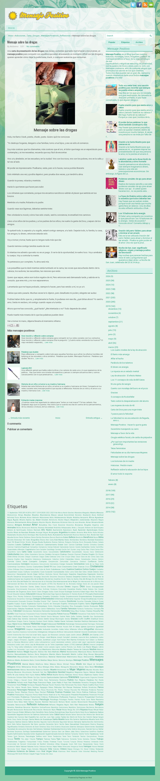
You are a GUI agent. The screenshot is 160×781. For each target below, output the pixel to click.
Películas (58, 687)
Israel (35, 635)
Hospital (11, 626)
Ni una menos (19, 675)
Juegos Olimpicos (20, 640)
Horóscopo (99, 624)
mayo (110, 339)
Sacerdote (11, 714)
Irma (27, 635)
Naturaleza (52, 672)
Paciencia (62, 680)
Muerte (53, 669)
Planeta (10, 692)
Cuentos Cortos (81, 569)
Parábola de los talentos (122, 363)
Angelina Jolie (98, 525)
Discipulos (11, 589)
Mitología (46, 667)
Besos (95, 537)
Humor (59, 626)
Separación (26, 724)
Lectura (74, 642)
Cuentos (70, 569)
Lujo (27, 649)
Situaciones (65, 727)
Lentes (17, 645)
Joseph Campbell (63, 637)
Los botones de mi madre (122, 461)
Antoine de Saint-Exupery (94, 528)
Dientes (31, 587)
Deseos (69, 577)
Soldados (39, 729)
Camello (100, 545)
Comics (94, 559)
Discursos (32, 589)
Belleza (72, 537)
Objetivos (88, 675)
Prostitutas (99, 697)
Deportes (72, 574)
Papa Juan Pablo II (55, 682)
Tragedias (22, 742)
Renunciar (27, 707)
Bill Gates (26, 540)
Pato (63, 685)
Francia (66, 614)
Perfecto (85, 687)
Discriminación (21, 589)
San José (39, 717)
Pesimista (50, 690)
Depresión (92, 574)
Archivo (139, 42)
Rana (16, 702)
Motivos (23, 670)
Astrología (31, 535)
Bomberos (83, 540)
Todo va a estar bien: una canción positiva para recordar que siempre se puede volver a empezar (134, 87)
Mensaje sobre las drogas (22, 42)
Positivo (11, 694)
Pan (96, 680)
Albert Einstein (42, 520)
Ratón (26, 702)
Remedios (10, 707)
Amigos (18, 525)
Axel (98, 535)
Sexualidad (74, 724)
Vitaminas (62, 751)
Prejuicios (28, 695)
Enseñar (100, 599)
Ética (71, 606)
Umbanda (94, 742)
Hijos (14, 624)
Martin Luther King (79, 654)
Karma (73, 640)
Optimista (64, 677)
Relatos (91, 705)
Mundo (89, 670)
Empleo (62, 597)
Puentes (71, 700)
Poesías (67, 692)
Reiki (72, 705)
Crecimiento (67, 567)
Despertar (77, 577)
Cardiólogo (51, 550)
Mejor (50, 660)
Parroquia (31, 685)
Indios (66, 629)
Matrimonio (72, 657)
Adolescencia (60, 517)
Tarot (15, 736)
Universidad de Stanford (36, 744)
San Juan (47, 717)
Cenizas (41, 554)
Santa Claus (11, 719)
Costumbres (38, 567)
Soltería (74, 729)
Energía (36, 599)
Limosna (92, 645)
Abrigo (20, 515)
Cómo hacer (21, 561)
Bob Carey (50, 540)
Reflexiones (65, 36)
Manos (89, 652)
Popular (111, 42)
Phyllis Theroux (64, 690)
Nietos (37, 675)
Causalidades (77, 552)
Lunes (32, 649)
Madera (63, 649)
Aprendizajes (92, 530)
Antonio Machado (33, 530)
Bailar (21, 537)
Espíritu (39, 604)
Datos (84, 572)
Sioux (48, 727)
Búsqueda (88, 542)
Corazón (69, 564)
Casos (45, 552)
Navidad (61, 672)
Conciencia (74, 562)
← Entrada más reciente (19, 418)
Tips (58, 739)
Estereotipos (42, 606)
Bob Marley (59, 540)
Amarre (94, 522)
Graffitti (87, 619)
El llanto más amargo (120, 354)
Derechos (100, 574)
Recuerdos (93, 702)
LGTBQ (72, 645)
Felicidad (17, 611)
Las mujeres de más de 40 (122, 405)
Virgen (49, 751)
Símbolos (21, 727)
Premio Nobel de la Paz (51, 695)
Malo (50, 652)
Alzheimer (64, 522)
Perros (100, 687)
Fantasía (80, 609)
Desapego (37, 577)
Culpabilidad (12, 572)
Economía (76, 592)
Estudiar (57, 606)
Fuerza (25, 616)
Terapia (100, 736)
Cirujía (67, 557)
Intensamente (69, 632)
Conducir (83, 562)
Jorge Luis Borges (38, 637)
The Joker (25, 739)
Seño (13, 724)
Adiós (52, 518)
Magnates (33, 652)
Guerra (25, 621)
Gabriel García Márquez (49, 616)
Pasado (38, 685)
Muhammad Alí (63, 670)
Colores (77, 559)
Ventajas (87, 746)
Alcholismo (53, 520)
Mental (25, 664)
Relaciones (83, 705)
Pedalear (35, 687)
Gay (19, 619)
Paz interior (15, 687)
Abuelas (27, 515)
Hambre (77, 621)
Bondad (91, 540)
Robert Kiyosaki (13, 712)
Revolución (47, 710)
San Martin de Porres (74, 717)
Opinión (43, 677)
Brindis (28, 542)
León (22, 645)
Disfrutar (46, 589)
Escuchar (80, 601)
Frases (73, 613)
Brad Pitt (10, 542)
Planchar (100, 690)
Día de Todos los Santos (70, 579)
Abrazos (99, 513)
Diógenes (75, 587)
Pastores (58, 685)
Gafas (73, 616)
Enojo (83, 599)
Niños (49, 674)
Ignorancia (91, 627)
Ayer (101, 535)
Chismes (21, 557)
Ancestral (61, 525)
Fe (102, 608)
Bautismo (59, 537)
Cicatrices (35, 557)
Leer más (48, 342)
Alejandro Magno (97, 520)
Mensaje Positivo (81, 660)
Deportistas (82, 574)
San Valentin (87, 717)
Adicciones (20, 36)
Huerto (28, 627)
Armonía (80, 532)
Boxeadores (99, 540)
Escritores (71, 601)
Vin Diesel (84, 749)
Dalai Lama (69, 572)
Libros (85, 644)
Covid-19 (48, 566)
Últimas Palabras (83, 742)
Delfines (42, 574)
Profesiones (54, 697)
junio (110, 334)
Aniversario (26, 528)
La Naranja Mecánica (20, 642)
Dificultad (60, 587)
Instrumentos (32, 632)
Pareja (24, 685)
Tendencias (57, 736)
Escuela (88, 601)
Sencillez (90, 722)
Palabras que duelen (29, 352)
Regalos (60, 705)
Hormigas (91, 624)
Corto (101, 564)
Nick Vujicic (30, 675)
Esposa (10, 606)
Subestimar (85, 732)
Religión (99, 704)
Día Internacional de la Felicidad (40, 582)
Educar (39, 594)
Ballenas (27, 537)
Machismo (46, 649)
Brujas (35, 542)
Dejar (35, 574)
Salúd (62, 714)
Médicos (10, 660)
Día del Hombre (97, 579)
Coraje (62, 564)
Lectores (68, 642)
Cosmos (29, 567)
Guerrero (32, 621)
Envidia (37, 601)
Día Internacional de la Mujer (65, 581)
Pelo (64, 687)
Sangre (100, 717)
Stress (77, 732)
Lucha (9, 649)
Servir (57, 724)
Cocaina (10, 559)
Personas (32, 690)
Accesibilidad (69, 515)
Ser (32, 724)
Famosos (72, 608)
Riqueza (84, 709)
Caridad (58, 550)
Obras (101, 675)
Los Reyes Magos (90, 647)
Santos (18, 722)
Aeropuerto (84, 518)
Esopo (101, 601)
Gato (9, 619)
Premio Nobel (37, 695)
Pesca (43, 690)
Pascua (45, 685)
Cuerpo (92, 569)
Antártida (57, 528)
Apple (75, 530)
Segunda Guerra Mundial (49, 722)
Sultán (33, 734)
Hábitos (51, 621)
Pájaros (82, 680)
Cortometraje (12, 567)
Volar (80, 751)
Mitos (52, 667)
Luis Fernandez (19, 649)
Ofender (30, 677)
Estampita (32, 606)
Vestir (18, 749)
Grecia (101, 619)
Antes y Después (78, 528)
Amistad (27, 525)
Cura (42, 572)
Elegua (9, 597)
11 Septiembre (12, 513)
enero (110, 484)
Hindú (19, 624)
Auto (50, 535)
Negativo (70, 672)
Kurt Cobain (90, 640)
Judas (101, 637)
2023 (52, 513)
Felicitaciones (27, 611)
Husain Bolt (67, 627)
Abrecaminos (12, 515)
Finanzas (22, 614)
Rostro (77, 712)
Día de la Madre (37, 579)
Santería (76, 719)
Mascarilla (99, 654)
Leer (79, 642)
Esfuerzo (95, 601)
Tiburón (32, 739)
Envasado (22, 601)
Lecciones (60, 642)
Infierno (80, 629)
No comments (33, 46)
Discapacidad (97, 587)
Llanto (34, 647)
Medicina (99, 656)
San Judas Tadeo (58, 717)
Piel (79, 690)
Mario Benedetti (63, 654)
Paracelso (85, 683)
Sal (31, 715)
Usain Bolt (73, 744)
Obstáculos (11, 677)
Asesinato (11, 535)
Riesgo (70, 710)
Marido (52, 654)
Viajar (23, 749)
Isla (30, 635)
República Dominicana (77, 707)
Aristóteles (72, 532)
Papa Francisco (39, 682)
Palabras (90, 680)
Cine (62, 557)
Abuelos (35, 515)
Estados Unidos (21, 606)
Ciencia (53, 557)
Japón (68, 635)
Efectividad (47, 594)
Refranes (52, 705)
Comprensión (53, 562)
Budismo (47, 542)
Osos (46, 680)
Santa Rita (69, 719)
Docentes (71, 589)
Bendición (79, 537)
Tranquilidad (31, 742)
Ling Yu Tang (12, 647)
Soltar (70, 729)
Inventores (92, 632)
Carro (19, 552)
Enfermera (59, 599)
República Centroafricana (41, 707)
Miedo (79, 664)
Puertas (77, 700)
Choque (27, 557)
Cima (58, 557)
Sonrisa (95, 729)
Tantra (86, 734)
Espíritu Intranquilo (69, 604)
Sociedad (99, 727)
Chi (96, 554)
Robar (101, 710)
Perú (38, 690)
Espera (23, 604)
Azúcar (16, 537)
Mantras (10, 654)
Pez (55, 690)
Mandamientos (72, 652)
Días (101, 584)
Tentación (75, 736)
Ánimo (18, 528)
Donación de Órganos (16, 592)
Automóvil (67, 535)
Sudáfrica (93, 732)
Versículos (11, 749)
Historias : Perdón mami (121, 465)
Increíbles (54, 629)
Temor (50, 736)
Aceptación (87, 515)
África (91, 517)
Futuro (37, 616)
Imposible (38, 629)
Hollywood (51, 624)
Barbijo (39, 537)
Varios (36, 747)
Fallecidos (51, 609)
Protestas (19, 700)
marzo (111, 347)
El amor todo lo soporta (121, 474)
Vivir (68, 751)
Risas (90, 710)
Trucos (59, 742)
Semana (70, 722)
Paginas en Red (85, 778)
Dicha (17, 587)
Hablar (57, 621)
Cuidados (99, 569)
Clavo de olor (85, 557)
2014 (24, 513)
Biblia (100, 537)
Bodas (67, 540)
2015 (108, 503)
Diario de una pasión (91, 584)
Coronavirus (79, 564)
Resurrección (37, 710)
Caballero (10, 545)
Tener (64, 736)
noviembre (113, 313)
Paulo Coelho (88, 685)
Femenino (37, 611)
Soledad (46, 729)
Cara (38, 550)
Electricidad (98, 594)
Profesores (63, 697)
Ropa (67, 712)
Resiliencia (90, 707)
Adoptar (69, 518)
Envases (30, 601)
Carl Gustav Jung (73, 550)
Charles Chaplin (88, 554)
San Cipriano (19, 717)
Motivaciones (13, 669)
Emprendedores (85, 596)
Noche (55, 675)
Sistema (58, 727)
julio (110, 330)
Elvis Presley (18, 597)
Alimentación (20, 522)
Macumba (55, 649)
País (76, 680)
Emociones (37, 596)
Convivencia (54, 564)
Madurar (100, 649)
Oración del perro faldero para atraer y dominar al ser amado (135, 232)
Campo (50, 547)
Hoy (23, 627)
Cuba (37, 569)
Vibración (43, 749)
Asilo (25, 535)
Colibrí (62, 559)
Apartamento (57, 530)
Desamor (17, 577)
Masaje (91, 654)
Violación (99, 749)
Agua (9, 520)
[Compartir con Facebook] (17, 325)
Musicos (17, 672)
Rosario (72, 712)
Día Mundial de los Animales (64, 584)
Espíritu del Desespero (51, 604)
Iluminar (10, 629)
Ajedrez (29, 520)
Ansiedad (49, 527)
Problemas (25, 697)
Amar (88, 522)
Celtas (27, 554)
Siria (52, 727)
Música (10, 672)
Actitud (100, 515)
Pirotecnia (92, 690)
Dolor (85, 589)
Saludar (68, 715)
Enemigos (29, 599)
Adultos (76, 517)
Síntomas (43, 727)
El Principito (88, 594)
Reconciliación (83, 702)
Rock (34, 712)
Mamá (63, 651)
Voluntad (86, 751)
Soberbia (73, 727)
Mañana (31, 654)
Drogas (36, 36)
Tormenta (73, 739)
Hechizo (85, 621)
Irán (23, 635)
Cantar (92, 547)
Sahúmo (27, 715)
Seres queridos (39, 724)
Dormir (34, 592)
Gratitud (94, 619)
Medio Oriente (35, 660)
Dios (82, 586)
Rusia (87, 712)
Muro (101, 670)
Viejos (69, 749)
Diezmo (43, 587)
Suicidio (26, 734)
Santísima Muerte (87, 719)
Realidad (45, 702)
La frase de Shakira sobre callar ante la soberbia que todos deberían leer (135, 197)
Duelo (56, 592)
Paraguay (92, 683)
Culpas (20, 572)
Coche (17, 559)
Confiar (100, 562)
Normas (62, 675)
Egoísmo (58, 594)
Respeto (10, 710)
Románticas (60, 712)
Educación (31, 594)
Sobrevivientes (90, 727)
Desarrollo (45, 577)
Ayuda (10, 537)
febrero (111, 480)
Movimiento (31, 670)
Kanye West (65, 640)
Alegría (67, 520)
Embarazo (27, 597)
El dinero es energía (119, 367)
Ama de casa (73, 522)
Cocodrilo (28, 559)
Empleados (55, 597)
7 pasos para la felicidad (122, 414)
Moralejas (99, 667)
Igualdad (99, 626)
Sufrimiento (18, 734)
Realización (53, 702)
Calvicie (72, 545)
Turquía (73, 742)
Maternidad (61, 657)
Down (39, 592)
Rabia (93, 700)
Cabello (18, 545)
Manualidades (21, 654)
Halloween (70, 621)
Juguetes (31, 640)
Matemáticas (43, 657)
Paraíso (100, 682)
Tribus (39, 742)
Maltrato (55, 652)
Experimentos (12, 609)
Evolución (94, 606)
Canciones (64, 547)
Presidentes (84, 695)
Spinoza (54, 732)
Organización (85, 677)
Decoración (21, 574)
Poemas (58, 692)
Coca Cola (99, 557)
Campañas (34, 547)
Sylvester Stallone (64, 734)
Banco (33, 537)
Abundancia (45, 515)
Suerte (10, 734)
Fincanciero (30, 614)
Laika (37, 642)
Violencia (11, 751)
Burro (81, 542)
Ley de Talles (50, 645)
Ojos (38, 677)
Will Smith (19, 754)
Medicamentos (89, 657)
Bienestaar (18, 540)
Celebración (99, 552)
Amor (35, 524)
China (14, 557)
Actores (23, 517)
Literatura (28, 647)
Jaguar (44, 635)
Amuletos (43, 525)
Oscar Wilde (33, 680)
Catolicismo (65, 552)
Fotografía (52, 614)
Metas (46, 664)
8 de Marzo (58, 513)
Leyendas (59, 644)
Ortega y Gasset (20, 680)
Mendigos (69, 660)
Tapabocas (94, 734)
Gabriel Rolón (65, 616)
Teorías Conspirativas (88, 736)
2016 (29, 513)
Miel (84, 664)
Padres (70, 680)
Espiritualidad (97, 603)
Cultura (26, 572)
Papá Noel (68, 683)
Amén (100, 522)
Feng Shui (74, 611)
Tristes (46, 742)
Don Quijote (99, 589)
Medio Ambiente (22, 660)
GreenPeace (11, 621)
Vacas (96, 744)
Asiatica (20, 535)
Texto (17, 738)
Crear (54, 567)
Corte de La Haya (92, 564)
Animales (11, 527)
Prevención (93, 695)
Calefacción (39, 545)
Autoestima (58, 535)
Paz (8, 687)
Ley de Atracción (37, 644)
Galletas (79, 616)
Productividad (35, 697)
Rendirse (18, 707)
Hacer (62, 621)
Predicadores (20, 695)
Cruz (22, 569)
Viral (43, 751)
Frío (97, 614)
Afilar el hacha (117, 358)
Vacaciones (88, 744)
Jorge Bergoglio (24, 637)
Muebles (46, 670)
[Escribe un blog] (11, 325)
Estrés (50, 606)
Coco (22, 559)
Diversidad (62, 589)
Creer (75, 567)
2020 (43, 513)
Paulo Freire (99, 685)
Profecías (44, 697)
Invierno (16, 635)
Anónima (34, 528)
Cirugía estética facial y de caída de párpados (131, 437)
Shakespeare (85, 724)
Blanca (42, 540)
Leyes (66, 644)
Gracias (74, 619)
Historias (35, 623)
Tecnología (30, 736)
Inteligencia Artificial (55, 632)
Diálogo (79, 584)
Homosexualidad (81, 624)
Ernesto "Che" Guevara (49, 601)
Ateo (37, 535)
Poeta (73, 692)
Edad (82, 592)
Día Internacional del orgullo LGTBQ (39, 584)
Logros (57, 647)
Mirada (34, 667)
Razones (38, 702)
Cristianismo (96, 566)
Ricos (64, 710)
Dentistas (48, 574)
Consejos (25, 564)
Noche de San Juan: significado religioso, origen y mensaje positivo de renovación (135, 250)
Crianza (81, 567)
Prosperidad (90, 697)
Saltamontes (44, 715)
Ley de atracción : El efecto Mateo (126, 375)
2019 (108, 306)
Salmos (36, 714)
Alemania (10, 522)
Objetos (95, 675)
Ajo (33, 520)
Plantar (17, 692)
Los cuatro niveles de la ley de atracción (129, 350)
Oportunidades (53, 677)
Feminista (65, 611)
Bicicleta (10, 540)
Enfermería (68, 599)
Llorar (40, 647)
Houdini (19, 627)
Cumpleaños (35, 572)
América (10, 525)
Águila (15, 520)
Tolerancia (65, 739)
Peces (29, 687)
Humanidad (42, 627)
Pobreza (50, 692)
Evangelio (78, 606)
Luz (40, 649)
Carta (29, 36)
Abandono (78, 513)
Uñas (57, 744)
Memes (55, 660)
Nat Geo (43, 672)
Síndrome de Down (32, 727)
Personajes (22, 690)
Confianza (92, 561)
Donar (29, 592)
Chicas (100, 554)
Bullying (75, 542)
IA (74, 627)
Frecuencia (82, 614)
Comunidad (64, 562)
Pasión (51, 685)
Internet (77, 632)
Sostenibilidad (36, 731)
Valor (18, 746)
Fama (58, 609)
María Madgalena (41, 654)
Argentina (63, 532)
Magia (26, 651)
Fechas (10, 611)
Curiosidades (58, 572)
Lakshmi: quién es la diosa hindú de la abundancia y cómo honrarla (135, 160)
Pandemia (11, 682)
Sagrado (20, 714)
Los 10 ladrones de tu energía (132, 213)
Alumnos (56, 522)
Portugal (100, 692)
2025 (108, 280)
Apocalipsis (67, 530)
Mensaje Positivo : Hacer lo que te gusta (129, 425)
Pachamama (53, 680)
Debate (90, 572)
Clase (78, 557)
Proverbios (27, 700)
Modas (57, 667)
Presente (74, 695)
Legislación (91, 642)
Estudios (65, 606)
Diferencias (51, 587)
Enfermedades (47, 599)
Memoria (62, 660)
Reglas (66, 705)
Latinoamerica (44, 642)
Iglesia (83, 626)
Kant (59, 640)
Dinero (68, 586)
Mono (87, 667)
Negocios (78, 672)
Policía (78, 692)
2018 (39, 513)
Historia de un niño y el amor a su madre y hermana (43, 384)
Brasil (17, 542)
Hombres (61, 624)
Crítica (9, 569)
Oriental (100, 677)
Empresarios (98, 596)
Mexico (53, 664)
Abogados (86, 513)
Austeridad (43, 535)
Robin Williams (25, 712)
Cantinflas (99, 547)
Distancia (54, 589)
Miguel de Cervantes (95, 664)
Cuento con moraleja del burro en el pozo (129, 388)
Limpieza (99, 644)
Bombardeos (74, 540)
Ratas (21, 702)
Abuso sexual (57, 515)
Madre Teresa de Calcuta (78, 649)
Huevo (34, 627)
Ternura (10, 739)
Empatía (46, 596)
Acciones (78, 515)
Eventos (86, 606)
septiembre (113, 322)
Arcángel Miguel (42, 532)
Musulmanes (27, 672)
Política (85, 692)
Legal (84, 642)
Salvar (74, 715)
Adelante (35, 518)
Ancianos (79, 525)
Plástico (31, 692)
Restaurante (28, 710)
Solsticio (64, 729)
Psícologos (63, 700)
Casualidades (54, 552)
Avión (93, 535)
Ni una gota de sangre (121, 384)
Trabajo (100, 739)
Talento (81, 734)
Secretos (37, 722)
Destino (84, 577)
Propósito (80, 697)
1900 (20, 513)
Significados (12, 727)
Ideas (77, 626)
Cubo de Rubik (44, 569)
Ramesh (10, 702)
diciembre (112, 309)
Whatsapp (11, 754)
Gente (46, 619)
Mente (31, 664)
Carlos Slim (99, 550)
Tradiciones (12, 742)
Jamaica (62, 635)
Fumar (31, 616)
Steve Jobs (70, 731)
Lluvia (45, 647)
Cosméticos (21, 567)
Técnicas (21, 736)
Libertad (78, 644)
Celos (22, 554)
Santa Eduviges (22, 719)
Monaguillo (65, 667)
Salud (57, 714)
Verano (94, 747)
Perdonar (77, 687)
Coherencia (37, 559)
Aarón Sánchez (68, 513)
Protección (11, 700)
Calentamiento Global (54, 545)
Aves (88, 535)
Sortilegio (26, 732)
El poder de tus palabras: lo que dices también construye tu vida (133, 123)
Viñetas (92, 749)
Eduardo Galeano (19, 594)
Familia (64, 608)
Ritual (96, 710)
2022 (48, 513)
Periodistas (92, 687)
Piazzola (73, 690)
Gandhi (86, 616)
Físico (37, 614)
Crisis (87, 567)
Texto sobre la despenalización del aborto (130, 401)
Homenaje (70, 624)
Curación (49, 572)
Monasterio (74, 667)
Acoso (94, 515)
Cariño (64, 550)
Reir (76, 705)
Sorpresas (18, 732)
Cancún (72, 547)
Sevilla (62, 724)
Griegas (19, 621)
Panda (101, 680)
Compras (43, 561)
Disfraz (39, 589)
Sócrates (30, 729)
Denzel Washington (60, 574)
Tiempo (39, 739)
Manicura (82, 652)
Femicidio (46, 611)
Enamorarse (11, 599)
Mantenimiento (98, 652)
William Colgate (29, 754)
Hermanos (93, 621)
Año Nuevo (46, 530)
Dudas (51, 592)
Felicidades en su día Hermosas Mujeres (129, 452)
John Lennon (12, 637)
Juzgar (53, 640)
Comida (10, 561)
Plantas (24, 692)
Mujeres (81, 669)
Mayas (80, 657)
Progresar (72, 697)
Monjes (81, 667)
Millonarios (26, 667)
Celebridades (13, 554)
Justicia (38, 640)
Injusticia (15, 632)
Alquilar (42, 522)
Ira (20, 635)
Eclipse (61, 592)
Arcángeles (53, 532)
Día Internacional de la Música (89, 582)
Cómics (100, 559)
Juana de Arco (83, 637)
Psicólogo (54, 699)
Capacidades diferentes (16, 550)
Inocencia (23, 632)
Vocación (74, 751)
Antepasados (66, 528)
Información (99, 629)
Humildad (51, 626)
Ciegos (41, 557)
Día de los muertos (53, 579)
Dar (80, 572)
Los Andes (77, 647)
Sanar (95, 717)
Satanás (25, 722)
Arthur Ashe (92, 532)
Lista (21, 647)
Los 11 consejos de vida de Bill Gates (128, 380)
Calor (66, 545)
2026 (108, 276)
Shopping (100, 724)
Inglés (9, 632)
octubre (111, 317)
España (10, 604)
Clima (93, 557)
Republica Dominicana (59, 707)
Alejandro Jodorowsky (80, 520)
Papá (30, 682)
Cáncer (56, 547)
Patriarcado (69, 685)
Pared (19, 685)
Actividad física (13, 518)
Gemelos (25, 619)
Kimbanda (81, 640)
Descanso (61, 577)
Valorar (24, 746)
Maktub (41, 652)
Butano (94, 542)
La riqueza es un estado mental (125, 371)
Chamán (71, 554)
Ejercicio (65, 594)
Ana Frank (52, 525)
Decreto (29, 574)
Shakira (93, 724)
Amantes (82, 522)
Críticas (16, 569)
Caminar (10, 547)
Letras (27, 645)
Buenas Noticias (58, 542)
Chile (9, 557)
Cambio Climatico (90, 545)
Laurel (53, 642)
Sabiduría (93, 712)
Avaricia (76, 535)
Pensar (69, 687)
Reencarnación (20, 705)
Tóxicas (93, 739)
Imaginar (29, 629)
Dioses (88, 587)
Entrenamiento (12, 601)
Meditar (43, 660)
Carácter (43, 550)
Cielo (47, 557)
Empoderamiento (72, 597)
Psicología (44, 699)
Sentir (9, 724)
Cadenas (26, 544)
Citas (73, 557)
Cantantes (85, 547)
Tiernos (47, 739)
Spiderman (47, 732)
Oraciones (73, 677)
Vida (50, 749)
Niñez (43, 674)
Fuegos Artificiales (14, 616)
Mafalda (20, 652)
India (61, 629)
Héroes (100, 621)
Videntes (56, 749)
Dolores (91, 589)
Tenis (69, 736)
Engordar (77, 599)
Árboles (32, 532)
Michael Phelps (69, 664)
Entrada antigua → (94, 418)
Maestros (11, 651)
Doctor (79, 589)
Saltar (52, 715)
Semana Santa (80, 722)
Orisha (9, 680)
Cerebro (48, 554)
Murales (96, 670)
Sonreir (89, 729)
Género (40, 619)
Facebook (29, 609)
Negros (86, 672)
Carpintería (11, 552)
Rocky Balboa (49, 712)
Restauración (18, 710)
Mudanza (39, 670)
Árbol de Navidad (20, 532)
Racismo (99, 699)
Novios (75, 675)
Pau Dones (78, 685)
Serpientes (50, 724)
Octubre (19, 677)
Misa (40, 667)
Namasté (36, 672)
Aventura (83, 535)
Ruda (82, 712)
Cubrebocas (56, 569)
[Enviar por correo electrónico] (8, 325)
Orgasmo (93, 677)
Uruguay (64, 744)
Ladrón (31, 642)
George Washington (57, 619)
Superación (40, 734)
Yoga (37, 754)
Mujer (73, 669)
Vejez (55, 746)
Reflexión (32, 704)
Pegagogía (44, 687)
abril (110, 343)
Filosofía (96, 611)
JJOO (101, 635)
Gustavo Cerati (41, 621)
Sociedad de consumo (16, 729)
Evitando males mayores (31, 400)
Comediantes (86, 559)
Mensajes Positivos (49, 36)
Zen (47, 754)
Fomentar (43, 614)
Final (16, 614)
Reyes (54, 710)
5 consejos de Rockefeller (122, 397)
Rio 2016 (76, 710)
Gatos (14, 619)
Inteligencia (42, 632)
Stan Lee (61, 732)
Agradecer (99, 517)
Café (32, 545)
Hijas (9, 624)
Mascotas (11, 656)
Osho (40, 680)
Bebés (65, 537)
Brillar (22, 542)
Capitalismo (30, 549)
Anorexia (41, 528)
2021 (108, 297)
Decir (101, 572)
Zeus (51, 754)
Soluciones (81, 729)
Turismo (66, 742)
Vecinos (49, 747)
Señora (18, 724)
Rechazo (62, 702)
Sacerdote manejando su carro (125, 429)
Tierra (53, 739)
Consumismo (44, 564)
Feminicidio (55, 611)
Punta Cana (85, 700)
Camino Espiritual (22, 547)
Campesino (43, 547)
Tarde (101, 734)
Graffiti (80, 619)
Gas (91, 616)
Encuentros (21, 599)
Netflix (9, 675)
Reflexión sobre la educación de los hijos (129, 469)
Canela (77, 547)
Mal (45, 652)
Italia (39, 635)
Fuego (101, 614)
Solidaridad (56, 729)
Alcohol (60, 520)
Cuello (63, 569)
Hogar (44, 624)
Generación (33, 619)
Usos (80, 744)
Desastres (53, 577)
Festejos (83, 611)
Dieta (37, 587)
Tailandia (74, 734)
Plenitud (43, 692)
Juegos (10, 640)
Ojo (34, 677)
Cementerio (34, 554)
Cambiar (78, 545)
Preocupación (66, 695)
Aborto (93, 513)
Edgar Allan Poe (91, 592)
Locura (52, 647)
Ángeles (87, 525)
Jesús (85, 634)
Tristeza (53, 742)
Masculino (33, 657)
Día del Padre (22, 581)
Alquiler (48, 522)
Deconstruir (11, 574)
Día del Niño (11, 582)
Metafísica (39, 664)
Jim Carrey (94, 635)
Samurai (80, 715)
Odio (24, 677)
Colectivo (55, 559)
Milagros (11, 667)
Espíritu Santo (84, 604)
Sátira (30, 722)
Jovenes (74, 637)
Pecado (23, 687)
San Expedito (30, 717)
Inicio (11, 28)
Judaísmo (94, 637)
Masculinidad (23, 657)
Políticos (92, 692)
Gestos (67, 619)
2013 (108, 512)
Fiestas (89, 611)
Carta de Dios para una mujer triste (126, 409)
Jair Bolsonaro (53, 635)
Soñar (100, 729)
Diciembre (23, 587)
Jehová (78, 635)
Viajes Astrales (33, 749)
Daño (76, 572)
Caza (92, 552)
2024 (108, 285)
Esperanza (31, 604)
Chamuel (77, 554)
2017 (34, 513)
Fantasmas (88, 609)
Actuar (29, 518)
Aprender (82, 530)
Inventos (100, 632)
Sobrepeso (80, 727)
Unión (101, 742)
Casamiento (37, 552)
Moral (92, 667)
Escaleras (62, 601)
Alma (29, 522)
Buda (40, 542)
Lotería (100, 647)
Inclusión (46, 629)
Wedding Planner (97, 751)
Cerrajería (55, 554)
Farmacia (97, 609)
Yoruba (42, 754)
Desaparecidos (27, 577)
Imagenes (20, 629)
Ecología (68, 592)
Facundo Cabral (40, 609)
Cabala (100, 542)
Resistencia (99, 707)
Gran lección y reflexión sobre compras (37, 336)
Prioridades (15, 697)
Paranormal (11, 685)
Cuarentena (29, 569)
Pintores (84, 690)
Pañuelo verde (22, 683)
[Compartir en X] (14, 325)
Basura (52, 537)
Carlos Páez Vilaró (88, 550)
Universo (50, 744)
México (59, 664)
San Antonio (87, 715)
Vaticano (42, 747)
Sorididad (10, 732)
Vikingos (76, 749)
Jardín (73, 635)
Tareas (9, 736)
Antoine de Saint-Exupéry (16, 530)
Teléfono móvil (41, 736)
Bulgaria (68, 542)
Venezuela (66, 747)
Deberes (96, 572)
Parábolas (76, 682)
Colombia (69, 559)
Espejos (17, 604)
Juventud (46, 640)
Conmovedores (13, 564)
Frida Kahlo (91, 614)
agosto (111, 326)
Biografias (35, 540)
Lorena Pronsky (67, 647)
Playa (37, 692)
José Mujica (51, 637)
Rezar (59, 709)
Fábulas (21, 609)
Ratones (31, 702)
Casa (30, 552)
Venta (81, 747)
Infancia (73, 629)
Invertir (9, 635)
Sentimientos (98, 722)
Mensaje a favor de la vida (122, 433)
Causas (86, 552)
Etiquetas (125, 42)
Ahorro (22, 520)
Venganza (74, 747)
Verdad (100, 746)
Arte (85, 532)
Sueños (100, 731)
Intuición (84, 632)
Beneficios (88, 537)
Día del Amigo (85, 579)
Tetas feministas (118, 448)
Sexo (67, 724)
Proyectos (35, 700)
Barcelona (45, 537)
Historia (26, 624)
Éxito (101, 606)
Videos (63, 749)
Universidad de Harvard (16, 744)
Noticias (68, 675)
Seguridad (63, 722)
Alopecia (35, 522)
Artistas (100, 532)
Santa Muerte (58, 719)
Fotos (59, 614)
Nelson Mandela (96, 672)
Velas (60, 746)
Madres (93, 649)
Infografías (89, 629)
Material (52, 657)
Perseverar (11, 690)
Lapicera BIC (26, 368)
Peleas (50, 687)
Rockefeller (40, 712)
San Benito (96, 715)
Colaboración (46, 559)
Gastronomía (98, 616)
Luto (36, 649)
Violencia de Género (25, 751)
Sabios (100, 712)
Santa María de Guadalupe (40, 719)
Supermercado (51, 734)
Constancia (34, 564)
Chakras (63, 554)
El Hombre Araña (76, 594)
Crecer (59, 567)
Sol (34, 729)
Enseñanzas (91, 599)
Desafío (10, 577)
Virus (55, 751)
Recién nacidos (71, 702)
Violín (38, 751)
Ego (53, 594)
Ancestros (70, 525)
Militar (18, 667)
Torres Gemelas (83, 739)
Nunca (81, 675)
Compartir (33, 561)
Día (90, 577)
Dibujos (10, 587)
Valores (30, 746)
